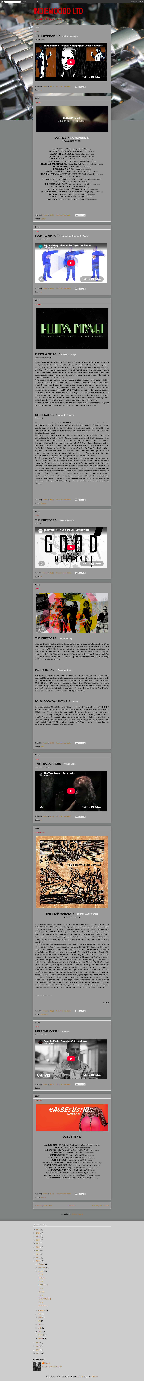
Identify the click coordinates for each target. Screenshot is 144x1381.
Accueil (72, 1205)
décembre (41, 1264)
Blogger (95, 1376)
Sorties (43, 219)
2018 (38, 1258)
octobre (41, 1271)
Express (43, 503)
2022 (38, 1243)
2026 (38, 1229)
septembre (42, 1310)
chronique (44, 1014)
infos (42, 747)
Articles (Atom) (77, 1214)
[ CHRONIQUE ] (39, 832)
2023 (38, 1240)
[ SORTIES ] (38, 1100)
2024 (38, 1237)
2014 (38, 1350)
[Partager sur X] (80, 87)
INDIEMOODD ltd (58, 11)
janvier (40, 1338)
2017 (38, 1261)
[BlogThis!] (78, 87)
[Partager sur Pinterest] (84, 87)
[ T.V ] (37, 31)
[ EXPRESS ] (38, 304)
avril (40, 1328)
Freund (47, 1363)
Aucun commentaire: (63, 86)
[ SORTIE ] (38, 102)
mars (40, 1331)
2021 (38, 1247)
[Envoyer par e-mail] (76, 87)
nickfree (80, 1376)
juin (39, 1321)
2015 (38, 1346)
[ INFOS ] (37, 589)
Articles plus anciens (100, 1205)
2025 (38, 1233)
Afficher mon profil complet (52, 1366)
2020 (38, 1250)
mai (39, 1324)
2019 (38, 1254)
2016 (38, 1343)
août (40, 1314)
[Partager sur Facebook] (82, 87)
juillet (40, 1317)
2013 (38, 1353)
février (40, 1335)
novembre (42, 1268)
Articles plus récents (43, 1205)
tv (41, 90)
